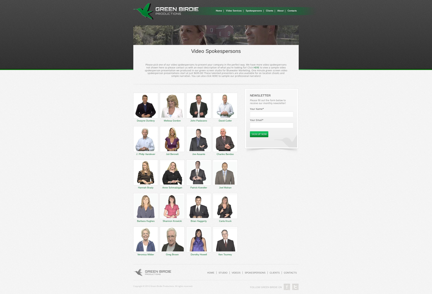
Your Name (257, 109)
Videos (236, 272)
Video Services (234, 10)
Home (219, 10)
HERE (256, 67)
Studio (223, 272)
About (280, 10)
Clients (269, 10)
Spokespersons (254, 10)
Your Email (256, 120)
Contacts (292, 10)
